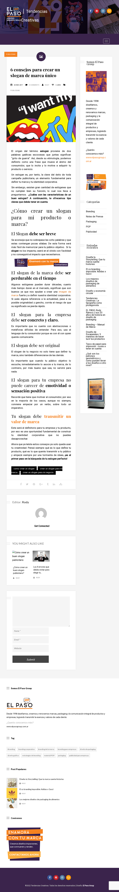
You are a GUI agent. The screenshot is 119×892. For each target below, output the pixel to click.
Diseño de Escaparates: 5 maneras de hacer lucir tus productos (95, 335)
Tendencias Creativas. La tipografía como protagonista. (94, 302)
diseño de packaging (87, 749)
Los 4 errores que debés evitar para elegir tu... (41, 570)
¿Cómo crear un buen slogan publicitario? (20, 570)
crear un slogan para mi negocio (38, 472)
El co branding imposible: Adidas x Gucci (96, 271)
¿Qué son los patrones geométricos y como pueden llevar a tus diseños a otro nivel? (96, 359)
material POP (49, 755)
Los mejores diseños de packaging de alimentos (92, 282)
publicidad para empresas (79, 755)
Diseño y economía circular (95, 292)
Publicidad (15, 90)
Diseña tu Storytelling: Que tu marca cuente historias (95, 261)
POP (88, 226)
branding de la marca (46, 749)
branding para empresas (67, 749)
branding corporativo (26, 749)
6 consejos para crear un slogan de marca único (35, 72)
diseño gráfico (13, 755)
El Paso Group (88, 886)
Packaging (91, 221)
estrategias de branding (31, 755)
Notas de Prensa (94, 216)
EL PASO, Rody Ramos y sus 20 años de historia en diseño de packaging (95, 315)
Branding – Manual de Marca (95, 325)
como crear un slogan (24, 468)
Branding (90, 211)
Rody (47, 85)
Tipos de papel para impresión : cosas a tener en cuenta (96, 346)
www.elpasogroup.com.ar (17, 726)
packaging (62, 755)
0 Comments (34, 85)
